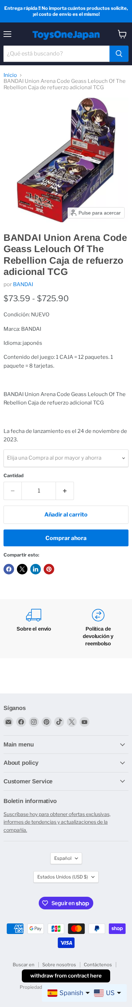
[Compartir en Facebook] (9, 569)
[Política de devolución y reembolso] (98, 629)
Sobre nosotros (59, 964)
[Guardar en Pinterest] (49, 569)
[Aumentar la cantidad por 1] (65, 491)
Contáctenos (98, 964)
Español (62, 858)
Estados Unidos (62, 877)
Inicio (10, 75)
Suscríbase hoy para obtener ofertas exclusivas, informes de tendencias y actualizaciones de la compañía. (57, 822)
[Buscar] (118, 54)
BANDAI (23, 284)
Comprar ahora (66, 538)
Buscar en (23, 964)
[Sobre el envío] (34, 629)
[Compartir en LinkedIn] (35, 569)
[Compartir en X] (22, 569)
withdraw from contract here (66, 976)
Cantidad (14, 475)
